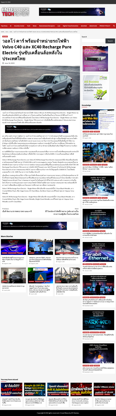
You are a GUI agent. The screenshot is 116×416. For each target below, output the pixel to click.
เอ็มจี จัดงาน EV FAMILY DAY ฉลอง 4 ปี (17, 210)
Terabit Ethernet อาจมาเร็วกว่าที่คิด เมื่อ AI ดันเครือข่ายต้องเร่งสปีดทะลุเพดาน (97, 267)
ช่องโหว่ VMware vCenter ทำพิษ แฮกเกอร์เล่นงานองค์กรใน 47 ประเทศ (103, 401)
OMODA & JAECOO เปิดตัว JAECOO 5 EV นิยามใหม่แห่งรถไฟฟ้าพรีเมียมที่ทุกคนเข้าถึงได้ (40, 259)
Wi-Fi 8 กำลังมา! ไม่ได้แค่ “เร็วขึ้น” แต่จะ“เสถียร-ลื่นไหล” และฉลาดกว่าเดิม (98, 168)
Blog (66, 253)
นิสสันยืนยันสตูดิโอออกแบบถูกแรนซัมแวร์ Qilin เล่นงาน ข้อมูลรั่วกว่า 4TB (13, 259)
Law (59, 26)
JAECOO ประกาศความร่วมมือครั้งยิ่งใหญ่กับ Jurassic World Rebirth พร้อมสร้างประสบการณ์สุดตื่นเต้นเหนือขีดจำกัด (67, 289)
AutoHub (84, 26)
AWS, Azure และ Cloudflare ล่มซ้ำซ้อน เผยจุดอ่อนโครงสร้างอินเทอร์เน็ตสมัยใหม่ (98, 369)
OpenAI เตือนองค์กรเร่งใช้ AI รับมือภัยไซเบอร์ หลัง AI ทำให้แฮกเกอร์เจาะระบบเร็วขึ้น (58, 401)
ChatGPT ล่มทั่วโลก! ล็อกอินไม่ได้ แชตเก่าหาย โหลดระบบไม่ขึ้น (11, 401)
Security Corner (19, 26)
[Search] (114, 25)
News (35, 26)
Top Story (4, 26)
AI (10, 26)
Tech (28, 26)
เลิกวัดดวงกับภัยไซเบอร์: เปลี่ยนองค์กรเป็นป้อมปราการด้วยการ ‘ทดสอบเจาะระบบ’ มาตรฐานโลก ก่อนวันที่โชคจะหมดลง (98, 301)
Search (84, 37)
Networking (93, 164)
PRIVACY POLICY (105, 26)
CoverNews (64, 413)
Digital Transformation (70, 26)
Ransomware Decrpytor (47, 26)
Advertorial (93, 26)
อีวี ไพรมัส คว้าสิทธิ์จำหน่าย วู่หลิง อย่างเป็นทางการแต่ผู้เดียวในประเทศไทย (62, 211)
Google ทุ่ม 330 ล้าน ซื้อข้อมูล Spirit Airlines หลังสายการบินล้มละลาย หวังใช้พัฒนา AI (34, 401)
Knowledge (86, 131)
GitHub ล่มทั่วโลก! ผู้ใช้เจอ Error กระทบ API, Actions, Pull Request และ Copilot (80, 401)
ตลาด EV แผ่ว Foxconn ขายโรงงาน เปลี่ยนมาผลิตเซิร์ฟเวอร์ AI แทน (67, 258)
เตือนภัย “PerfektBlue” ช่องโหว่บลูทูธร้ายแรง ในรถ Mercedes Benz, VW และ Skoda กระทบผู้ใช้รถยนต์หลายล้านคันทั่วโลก (39, 289)
